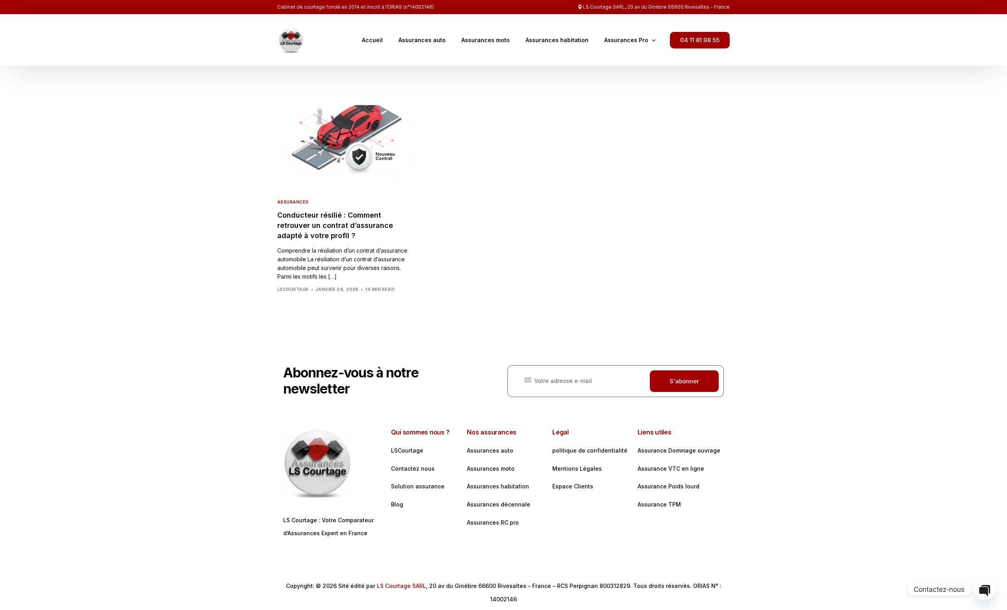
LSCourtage (293, 289)
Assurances (292, 202)
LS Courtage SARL (401, 585)
